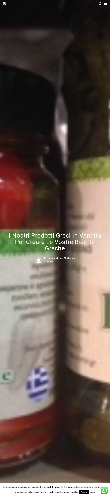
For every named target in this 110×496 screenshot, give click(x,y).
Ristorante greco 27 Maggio (59, 258)
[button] (105, 3)
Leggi (92, 492)
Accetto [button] (84, 492)
